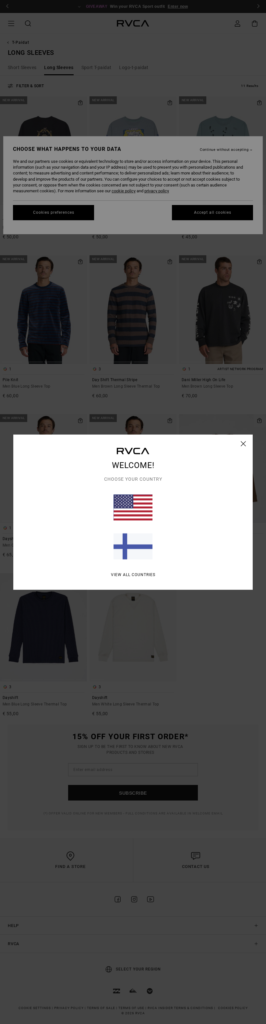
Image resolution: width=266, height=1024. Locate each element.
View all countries (133, 574)
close (243, 443)
